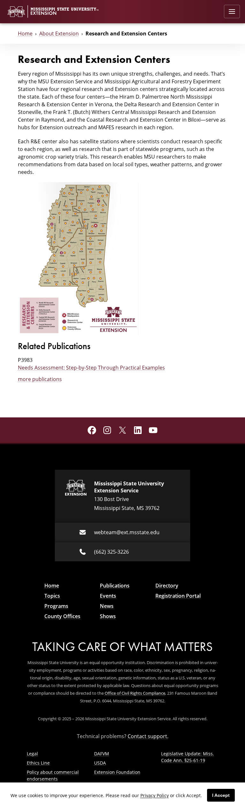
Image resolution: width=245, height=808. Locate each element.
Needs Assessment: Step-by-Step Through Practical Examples (91, 367)
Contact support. (148, 736)
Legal (32, 754)
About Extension (59, 33)
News (107, 606)
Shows (108, 616)
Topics (52, 595)
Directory (166, 585)
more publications (40, 379)
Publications (115, 585)
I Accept (221, 795)
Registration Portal (178, 595)
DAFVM (101, 754)
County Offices (62, 616)
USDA (100, 763)
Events (108, 595)
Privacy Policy (154, 795)
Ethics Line (38, 763)
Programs (56, 606)
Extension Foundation (117, 772)
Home (25, 33)
